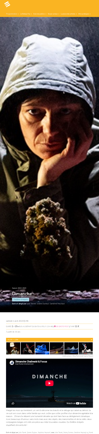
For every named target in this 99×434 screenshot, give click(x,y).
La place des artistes (68, 14)
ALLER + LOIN (12, 340)
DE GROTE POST (62, 326)
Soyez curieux (53, 14)
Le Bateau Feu (25, 14)
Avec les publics (39, 14)
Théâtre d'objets (20, 299)
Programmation (12, 14)
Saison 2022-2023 (19, 288)
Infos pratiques (83, 14)
